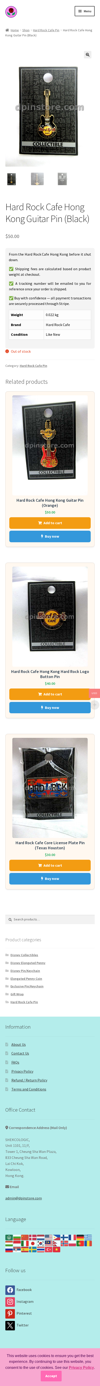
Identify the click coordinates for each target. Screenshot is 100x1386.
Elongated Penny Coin (26, 979)
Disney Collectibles (24, 955)
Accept (51, 1375)
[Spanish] (25, 1249)
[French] (73, 1237)
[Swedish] (33, 1249)
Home (15, 30)
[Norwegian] (65, 1243)
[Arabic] (9, 1237)
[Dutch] (41, 1237)
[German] (80, 1237)
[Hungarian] (9, 1243)
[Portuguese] (80, 1243)
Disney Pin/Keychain (25, 971)
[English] (49, 1237)
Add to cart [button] (52, 522)
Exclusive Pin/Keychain (26, 986)
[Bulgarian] (17, 1237)
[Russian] (9, 1249)
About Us (18, 1044)
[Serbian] (17, 1249)
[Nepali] (57, 1243)
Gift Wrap (17, 994)
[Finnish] (65, 1237)
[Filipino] (57, 1237)
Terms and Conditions (28, 1089)
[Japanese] (33, 1243)
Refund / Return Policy (29, 1080)
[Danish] (33, 1237)
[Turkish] (49, 1249)
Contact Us (20, 1053)
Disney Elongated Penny (27, 963)
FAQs (15, 1062)
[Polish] (73, 1243)
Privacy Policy (22, 1071)
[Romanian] (88, 1243)
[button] (87, 54)
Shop (26, 30)
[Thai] (41, 1249)
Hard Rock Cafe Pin (46, 30)
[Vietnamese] (57, 1249)
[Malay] (49, 1243)
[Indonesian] (17, 1243)
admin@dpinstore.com (23, 1198)
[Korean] (41, 1243)
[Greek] (88, 1237)
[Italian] (25, 1243)
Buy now (52, 536)
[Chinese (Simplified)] (25, 1237)
